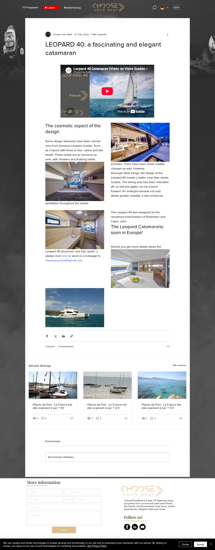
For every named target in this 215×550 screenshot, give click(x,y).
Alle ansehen (179, 365)
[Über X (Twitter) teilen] (55, 336)
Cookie (185, 544)
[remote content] (107, 91)
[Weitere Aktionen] (168, 34)
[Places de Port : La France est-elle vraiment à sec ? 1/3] (53, 385)
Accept (200, 544)
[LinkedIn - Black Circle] (135, 527)
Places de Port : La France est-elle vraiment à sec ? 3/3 (162, 406)
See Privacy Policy (97, 545)
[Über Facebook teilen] (47, 336)
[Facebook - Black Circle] (127, 527)
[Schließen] (211, 544)
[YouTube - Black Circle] (142, 527)
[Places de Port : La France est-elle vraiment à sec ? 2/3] (107, 385)
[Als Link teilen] (71, 336)
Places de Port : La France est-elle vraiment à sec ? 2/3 (107, 406)
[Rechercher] (154, 8)
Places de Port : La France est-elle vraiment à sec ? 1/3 (53, 406)
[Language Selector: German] (164, 8)
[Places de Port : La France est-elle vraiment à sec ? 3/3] (162, 385)
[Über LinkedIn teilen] (63, 336)
